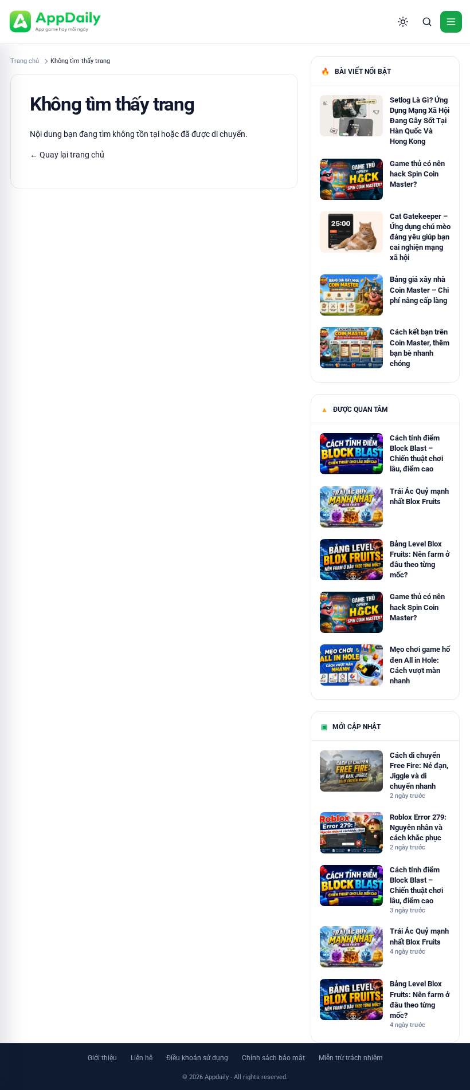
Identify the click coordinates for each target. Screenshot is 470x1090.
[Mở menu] (451, 22)
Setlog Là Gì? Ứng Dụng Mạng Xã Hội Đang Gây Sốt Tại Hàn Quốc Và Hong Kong (419, 121)
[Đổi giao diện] (403, 22)
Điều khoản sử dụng (197, 1058)
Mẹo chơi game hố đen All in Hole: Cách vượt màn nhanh (420, 665)
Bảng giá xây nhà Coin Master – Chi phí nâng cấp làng (419, 289)
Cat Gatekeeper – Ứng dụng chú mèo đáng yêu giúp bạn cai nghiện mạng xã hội (420, 237)
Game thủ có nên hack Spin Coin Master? (417, 173)
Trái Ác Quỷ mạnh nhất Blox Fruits (419, 496)
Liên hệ (141, 1058)
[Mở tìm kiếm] (427, 22)
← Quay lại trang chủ (67, 154)
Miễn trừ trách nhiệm (351, 1058)
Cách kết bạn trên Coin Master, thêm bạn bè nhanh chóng (419, 348)
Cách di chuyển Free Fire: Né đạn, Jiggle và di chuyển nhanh (419, 771)
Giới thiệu (102, 1058)
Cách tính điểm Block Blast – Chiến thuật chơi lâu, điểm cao (416, 454)
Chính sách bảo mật (273, 1058)
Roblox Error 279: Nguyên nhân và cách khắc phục (418, 827)
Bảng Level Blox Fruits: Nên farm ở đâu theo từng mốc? (420, 560)
